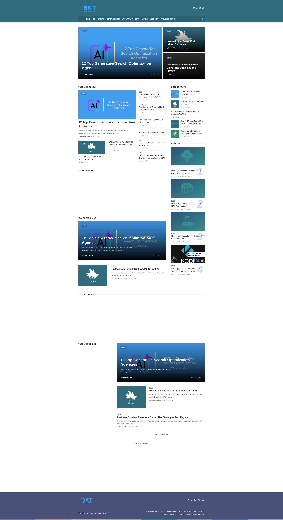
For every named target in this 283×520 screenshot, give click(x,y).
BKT (108, 513)
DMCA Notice (187, 512)
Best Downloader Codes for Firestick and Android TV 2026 (152, 108)
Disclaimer (199, 512)
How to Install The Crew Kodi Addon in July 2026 (152, 144)
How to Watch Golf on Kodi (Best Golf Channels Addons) (188, 237)
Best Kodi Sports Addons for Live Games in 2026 (151, 121)
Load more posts (159, 434)
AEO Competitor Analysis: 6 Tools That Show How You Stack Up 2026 (152, 157)
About (166, 514)
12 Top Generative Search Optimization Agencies (116, 65)
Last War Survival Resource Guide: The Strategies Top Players (182, 67)
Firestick (101, 19)
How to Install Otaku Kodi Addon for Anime (181, 43)
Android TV (154, 19)
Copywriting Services (156, 512)
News (137, 19)
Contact (174, 514)
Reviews (145, 19)
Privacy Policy (173, 512)
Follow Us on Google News (191, 514)
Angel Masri (88, 74)
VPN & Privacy (127, 19)
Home (88, 19)
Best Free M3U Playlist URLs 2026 (151, 132)
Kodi (94, 19)
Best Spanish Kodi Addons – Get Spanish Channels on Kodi (185, 270)
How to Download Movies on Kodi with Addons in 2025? (186, 172)
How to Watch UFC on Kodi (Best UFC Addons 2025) (186, 204)
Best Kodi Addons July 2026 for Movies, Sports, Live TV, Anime (150, 95)
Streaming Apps (113, 19)
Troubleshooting (168, 19)
